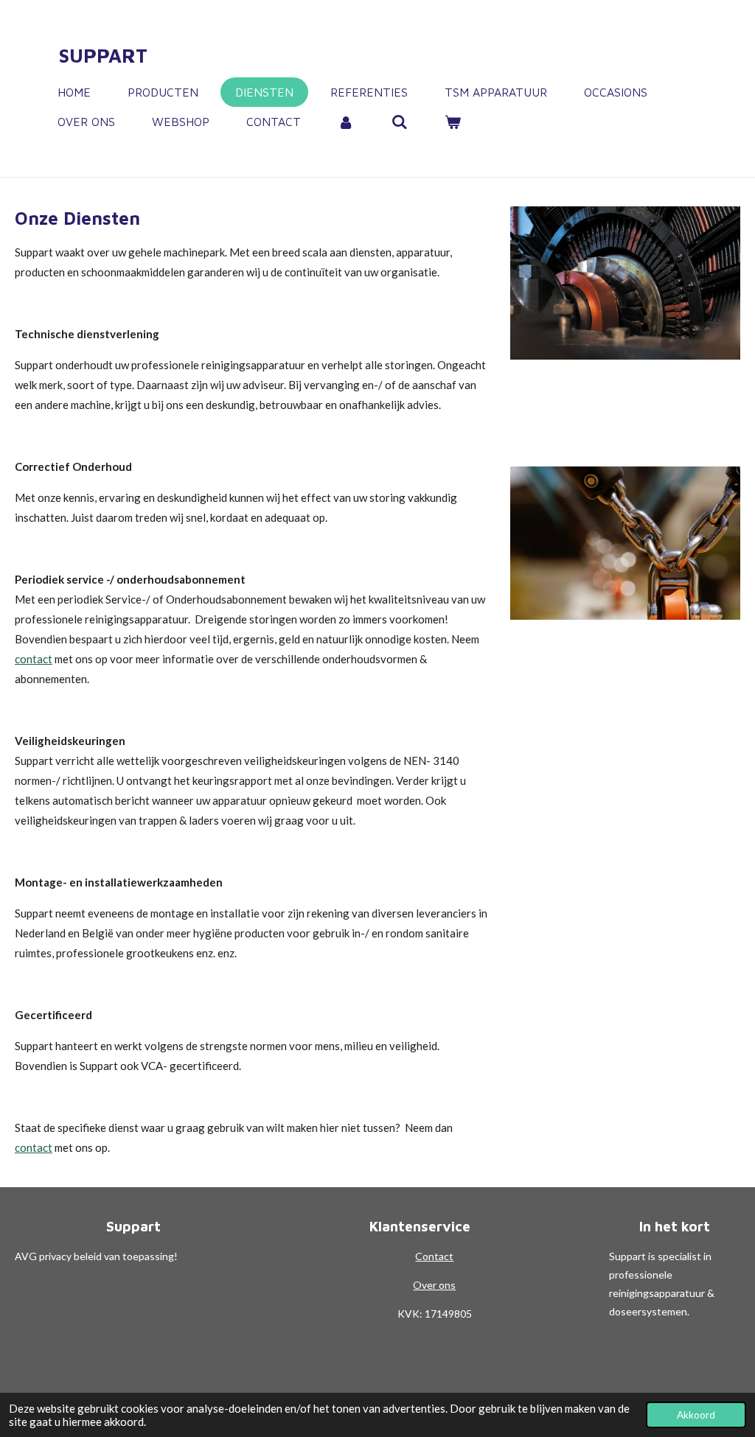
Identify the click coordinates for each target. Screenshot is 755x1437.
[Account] (346, 121)
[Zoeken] (399, 121)
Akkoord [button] (696, 1415)
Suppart (103, 55)
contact (33, 658)
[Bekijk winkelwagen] (453, 121)
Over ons (434, 1285)
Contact (434, 1256)
